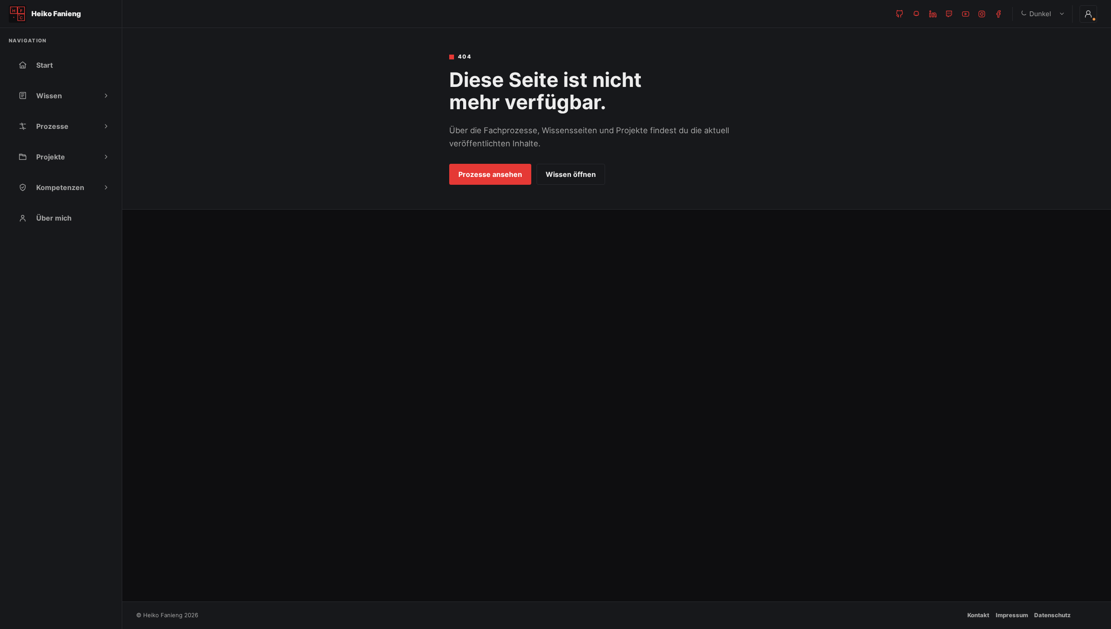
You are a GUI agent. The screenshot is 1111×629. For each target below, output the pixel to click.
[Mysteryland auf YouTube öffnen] (966, 14)
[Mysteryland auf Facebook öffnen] (998, 14)
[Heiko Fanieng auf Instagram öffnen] (982, 14)
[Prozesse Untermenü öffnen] (106, 126)
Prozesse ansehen (490, 174)
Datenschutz (1052, 615)
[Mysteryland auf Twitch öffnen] (949, 14)
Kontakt (978, 615)
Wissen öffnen (571, 174)
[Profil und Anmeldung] (1088, 14)
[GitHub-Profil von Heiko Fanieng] (900, 14)
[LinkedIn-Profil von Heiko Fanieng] (933, 14)
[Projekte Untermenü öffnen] (106, 157)
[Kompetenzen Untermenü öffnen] (106, 187)
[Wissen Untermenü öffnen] (106, 96)
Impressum (1012, 615)
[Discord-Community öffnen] (916, 14)
